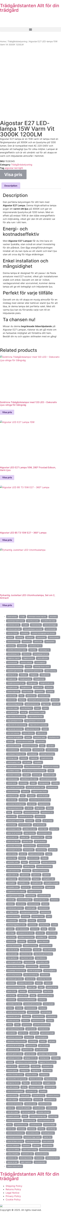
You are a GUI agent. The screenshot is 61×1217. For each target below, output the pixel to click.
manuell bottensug (13, 916)
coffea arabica (51, 1108)
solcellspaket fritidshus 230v (16, 754)
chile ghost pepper (13, 1112)
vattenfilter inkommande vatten (17, 650)
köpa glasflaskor (12, 958)
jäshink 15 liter (12, 991)
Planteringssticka (29, 845)
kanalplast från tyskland (25, 983)
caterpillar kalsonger (44, 1112)
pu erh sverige (48, 820)
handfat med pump (13, 1020)
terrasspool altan (44, 696)
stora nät (23, 712)
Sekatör (33, 783)
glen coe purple (43, 1045)
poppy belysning (29, 833)
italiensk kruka (23, 995)
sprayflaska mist (54, 737)
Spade (42, 745)
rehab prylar (31, 804)
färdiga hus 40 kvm (13, 1083)
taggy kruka (45, 704)
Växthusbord (26, 641)
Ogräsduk (46, 875)
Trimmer (28, 666)
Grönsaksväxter (43, 1029)
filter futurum (47, 1070)
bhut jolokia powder (33, 1133)
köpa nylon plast (12, 954)
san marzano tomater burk (15, 787)
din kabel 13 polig (25, 1099)
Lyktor (49, 916)
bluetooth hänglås (49, 1124)
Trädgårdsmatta (39, 679)
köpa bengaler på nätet (14, 962)
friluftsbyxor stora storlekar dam (26, 1062)
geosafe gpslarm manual (15, 1054)
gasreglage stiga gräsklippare (47, 1054)
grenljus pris (34, 1033)
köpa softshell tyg (49, 949)
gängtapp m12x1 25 (30, 1058)
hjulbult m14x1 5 (33, 1012)
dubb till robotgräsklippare (15, 1091)
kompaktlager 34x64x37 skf (16, 970)
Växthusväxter (41, 637)
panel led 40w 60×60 (14, 866)
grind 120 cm (23, 1033)
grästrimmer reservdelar (15, 1037)
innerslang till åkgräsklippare (27, 999)
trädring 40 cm (12, 675)
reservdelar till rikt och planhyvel (40, 800)
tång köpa (22, 700)
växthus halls (38, 641)
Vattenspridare (50, 641)
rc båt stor (29, 808)
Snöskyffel (24, 758)
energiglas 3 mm (49, 1083)
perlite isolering (12, 854)
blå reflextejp (51, 1129)
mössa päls (11, 900)
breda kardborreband (14, 1120)
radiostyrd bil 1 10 (47, 812)
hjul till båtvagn (46, 1012)
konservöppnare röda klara (15, 966)
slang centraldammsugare (33, 766)
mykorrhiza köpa (38, 887)
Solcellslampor (32, 754)
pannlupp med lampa (48, 862)
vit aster (25, 625)
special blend (41, 741)
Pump (38, 820)
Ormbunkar (26, 870)
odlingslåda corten (13, 887)
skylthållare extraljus (14, 770)
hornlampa (43, 1008)
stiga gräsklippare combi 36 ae (35, 721)
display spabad (12, 1099)
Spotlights (10, 741)
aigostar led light (14, 168)
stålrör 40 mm (41, 733)
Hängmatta (26, 1016)
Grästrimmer (29, 1037)
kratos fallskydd (43, 941)
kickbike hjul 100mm (44, 979)
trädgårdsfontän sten (46, 683)
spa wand (51, 745)
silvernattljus (23, 783)
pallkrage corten (29, 866)
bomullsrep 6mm (36, 1124)
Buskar (25, 1116)
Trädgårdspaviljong (25, 679)
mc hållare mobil (12, 912)
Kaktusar (38, 983)
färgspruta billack (50, 1079)
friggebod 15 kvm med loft (47, 1062)
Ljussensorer (32, 924)
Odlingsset (36, 879)
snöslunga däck (12, 758)
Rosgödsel (31, 795)
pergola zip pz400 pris (36, 854)
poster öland (43, 829)
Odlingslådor (11, 883)
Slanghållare (38, 762)
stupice (45, 708)
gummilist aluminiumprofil (41, 1024)
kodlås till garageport (35, 970)
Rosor (22, 795)
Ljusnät (54, 924)
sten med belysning (13, 733)
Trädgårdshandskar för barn (16, 683)
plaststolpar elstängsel (14, 845)
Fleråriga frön (24, 1070)
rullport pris (25, 791)
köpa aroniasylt (29, 962)
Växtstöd (10, 637)
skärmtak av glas (49, 775)
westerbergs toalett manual (16, 621)
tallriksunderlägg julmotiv (15, 704)
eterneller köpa (36, 1083)
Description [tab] (10, 185)
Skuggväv (27, 775)
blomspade (21, 1129)
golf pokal (52, 1041)
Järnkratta (23, 991)
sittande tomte (12, 783)
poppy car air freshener (14, 833)
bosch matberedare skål (46, 1120)
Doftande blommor (53, 1095)
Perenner (22, 858)
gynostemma (27, 1024)
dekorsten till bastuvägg (15, 1104)
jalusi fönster (48, 991)
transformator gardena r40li (34, 671)
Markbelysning (45, 912)
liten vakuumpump (22, 929)
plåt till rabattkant (40, 841)
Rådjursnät (18, 812)
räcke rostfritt (11, 816)
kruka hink (32, 941)
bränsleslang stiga (29, 1120)
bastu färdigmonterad (33, 1141)
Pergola (49, 854)
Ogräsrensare (25, 875)
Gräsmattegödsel (41, 1037)
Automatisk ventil (27, 1154)
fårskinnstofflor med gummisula (17, 1079)
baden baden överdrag (30, 1149)
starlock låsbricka (28, 733)
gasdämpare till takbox (14, 1058)
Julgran (41, 987)
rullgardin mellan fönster (39, 791)
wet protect (53, 616)
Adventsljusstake (40, 1162)
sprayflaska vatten (39, 737)
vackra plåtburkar (42, 658)
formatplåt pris (24, 1066)
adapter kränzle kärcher (15, 1166)
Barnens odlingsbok (13, 1145)
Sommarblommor (13, 750)
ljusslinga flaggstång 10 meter (16, 924)
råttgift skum (39, 808)
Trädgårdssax (45, 675)
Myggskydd (50, 887)
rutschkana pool (52, 787)
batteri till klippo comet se (15, 1141)
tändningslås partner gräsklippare (38, 700)
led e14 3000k (51, 933)
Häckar (10, 1024)
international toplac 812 (45, 995)
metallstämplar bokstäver (15, 908)
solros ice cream (52, 750)
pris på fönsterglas (25, 825)
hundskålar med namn (14, 1004)
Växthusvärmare (54, 637)
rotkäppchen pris (12, 795)
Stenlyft (45, 729)
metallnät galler (30, 908)
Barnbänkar (26, 1145)
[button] (30, 29)
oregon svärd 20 (12, 875)
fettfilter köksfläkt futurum (15, 1074)
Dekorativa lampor (45, 1104)
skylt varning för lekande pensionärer (34, 770)
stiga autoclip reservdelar (15, 729)
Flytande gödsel (12, 1070)
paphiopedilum (34, 862)
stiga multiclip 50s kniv (35, 716)
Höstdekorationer (31, 1008)
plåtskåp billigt (27, 841)
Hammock (26, 1020)
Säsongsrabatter (44, 783)
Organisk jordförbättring (41, 870)
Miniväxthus (54, 900)
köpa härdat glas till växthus (43, 954)
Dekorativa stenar (31, 1104)
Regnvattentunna (44, 804)
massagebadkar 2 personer (29, 912)
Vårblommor (26, 654)
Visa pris (13, 174)
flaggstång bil (36, 1070)
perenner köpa (12, 858)
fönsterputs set (47, 1066)
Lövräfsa (22, 920)
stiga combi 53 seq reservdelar (17, 725)
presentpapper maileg (14, 829)
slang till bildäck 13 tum (15, 766)
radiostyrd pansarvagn (31, 812)
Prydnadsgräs (12, 825)
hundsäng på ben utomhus (32, 1004)
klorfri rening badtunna (14, 974)
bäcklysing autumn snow (47, 1149)
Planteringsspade (43, 845)
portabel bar (54, 829)
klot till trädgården (50, 970)
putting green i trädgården (15, 820)
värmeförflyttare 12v (13, 654)
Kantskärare (11, 983)
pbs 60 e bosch (33, 858)
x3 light (22, 616)
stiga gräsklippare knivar (15, 721)
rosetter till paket (43, 795)
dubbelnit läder (50, 1087)
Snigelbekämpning (46, 758)
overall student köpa (14, 870)
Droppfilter (43, 1091)
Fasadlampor (44, 1074)
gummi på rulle (31, 1029)
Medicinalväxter (43, 908)
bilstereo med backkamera (16, 1133)
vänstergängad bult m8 (41, 654)
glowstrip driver (31, 1045)
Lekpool (52, 929)
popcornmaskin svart (44, 833)
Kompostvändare (32, 966)
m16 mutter (25, 916)
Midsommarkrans (34, 904)
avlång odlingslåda (13, 1154)
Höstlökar (19, 1008)
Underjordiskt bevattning (15, 666)
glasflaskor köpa (27, 1049)
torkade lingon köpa (13, 691)
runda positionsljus (13, 791)
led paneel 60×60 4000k (25, 933)
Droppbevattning (12, 1095)
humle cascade (48, 1004)
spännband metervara (30, 745)
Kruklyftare (22, 941)
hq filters (10, 1008)
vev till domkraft (50, 629)
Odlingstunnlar (12, 879)
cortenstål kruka (39, 1108)
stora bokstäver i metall (37, 712)
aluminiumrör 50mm (52, 1158)
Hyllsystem (42, 999)
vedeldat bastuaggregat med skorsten (43, 633)
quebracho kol (40, 816)
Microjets (45, 904)
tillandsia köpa (31, 696)
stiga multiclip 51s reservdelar (16, 716)
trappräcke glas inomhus (15, 671)
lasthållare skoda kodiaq (26, 937)
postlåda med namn (30, 829)
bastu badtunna (48, 1141)
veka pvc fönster (12, 633)
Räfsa (9, 812)
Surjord (37, 708)
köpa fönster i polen (26, 958)
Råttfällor (49, 808)
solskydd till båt (38, 750)
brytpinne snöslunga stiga (38, 1116)
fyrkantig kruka (44, 1058)
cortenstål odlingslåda (23, 1108)
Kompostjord (44, 966)
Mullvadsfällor (31, 895)
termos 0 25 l (11, 700)
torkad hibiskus (27, 691)
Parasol (24, 862)
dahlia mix (11, 1108)
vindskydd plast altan (14, 629)
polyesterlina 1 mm (37, 837)
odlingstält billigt (24, 879)
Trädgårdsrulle (12, 679)
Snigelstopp (33, 758)
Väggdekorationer (28, 658)
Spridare (28, 737)
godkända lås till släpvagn (15, 1045)
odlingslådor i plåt (48, 879)
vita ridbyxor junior (32, 621)
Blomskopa (32, 1129)
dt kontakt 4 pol (31, 1091)
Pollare (49, 837)
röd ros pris (23, 800)
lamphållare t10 (41, 937)
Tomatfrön (50, 691)
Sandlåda (55, 783)
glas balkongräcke (41, 1049)
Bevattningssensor (48, 1133)
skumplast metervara (14, 775)
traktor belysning (51, 671)
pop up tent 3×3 (12, 837)
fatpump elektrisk (32, 1074)
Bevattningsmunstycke (14, 1137)
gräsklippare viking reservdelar (17, 1041)
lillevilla (44, 929)
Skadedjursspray (13, 779)
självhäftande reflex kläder (29, 779)
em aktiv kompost (13, 1087)
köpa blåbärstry (41, 958)
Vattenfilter (33, 650)
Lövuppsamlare (12, 920)
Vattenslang (11, 646)
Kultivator (52, 937)
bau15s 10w (47, 1137)
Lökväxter (32, 920)
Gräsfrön (42, 1041)
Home (3, 41)
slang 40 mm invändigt (51, 766)
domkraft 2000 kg (38, 1095)
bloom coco (11, 1129)
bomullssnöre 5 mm (21, 1124)
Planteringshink (28, 850)
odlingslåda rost (23, 883)
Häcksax (50, 1020)
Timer (21, 696)
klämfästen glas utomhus (15, 979)
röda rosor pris (12, 800)
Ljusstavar (41, 920)
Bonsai (9, 1124)
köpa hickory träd (26, 954)
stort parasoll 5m (12, 712)
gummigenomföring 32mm (15, 1029)
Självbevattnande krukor (48, 779)
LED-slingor (11, 933)
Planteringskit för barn (14, 850)
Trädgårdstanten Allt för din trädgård (29, 8)
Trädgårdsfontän (12, 687)
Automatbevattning (41, 1154)
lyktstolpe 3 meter (38, 916)
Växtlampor (30, 637)
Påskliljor (44, 858)
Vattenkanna (22, 646)
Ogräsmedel (36, 875)
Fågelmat (25, 1083)
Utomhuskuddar (12, 662)
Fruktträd (10, 1062)
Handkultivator (51, 1016)
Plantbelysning (41, 850)
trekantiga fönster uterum (41, 666)
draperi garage (25, 1095)
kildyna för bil (30, 979)
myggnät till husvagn (35, 891)
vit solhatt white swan (48, 621)
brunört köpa (53, 1116)
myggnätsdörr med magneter (16, 891)
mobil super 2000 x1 (41, 900)
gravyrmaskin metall (47, 1033)
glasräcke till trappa (13, 1049)
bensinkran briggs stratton (32, 1137)
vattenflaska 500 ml (35, 646)
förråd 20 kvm (12, 1066)
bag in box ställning (13, 1149)
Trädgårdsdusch (26, 687)
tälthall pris (55, 700)
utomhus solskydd (26, 662)
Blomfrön (41, 1129)
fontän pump (35, 1066)
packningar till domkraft (44, 866)
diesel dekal (38, 1099)
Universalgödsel (40, 662)
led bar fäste (11, 937)
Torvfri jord (49, 687)
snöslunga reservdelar (47, 754)
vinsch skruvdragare (50, 625)
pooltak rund (24, 837)
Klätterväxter (45, 974)
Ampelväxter (39, 1158)
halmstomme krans (38, 1020)
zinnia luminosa (12, 616)
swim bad (56, 704)
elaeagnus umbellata (36, 1087)
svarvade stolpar (12, 708)
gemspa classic (30, 1054)
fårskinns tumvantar (36, 1079)
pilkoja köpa (52, 850)
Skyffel (51, 770)
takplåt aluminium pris (32, 704)
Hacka (17, 1024)
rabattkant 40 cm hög (25, 816)
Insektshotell (11, 999)
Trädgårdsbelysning (17, 41)
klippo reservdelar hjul (31, 974)
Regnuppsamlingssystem (15, 808)
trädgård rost (38, 687)
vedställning (24, 633)
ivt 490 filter (11, 995)
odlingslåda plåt (36, 883)
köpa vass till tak (13, 949)
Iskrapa (33, 995)
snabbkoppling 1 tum (14, 762)
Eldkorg (24, 1087)
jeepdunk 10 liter (52, 987)
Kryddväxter (11, 941)
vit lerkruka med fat (13, 625)
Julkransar (48, 983)
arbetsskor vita (12, 1158)
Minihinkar (10, 904)
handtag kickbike (38, 1016)
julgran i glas (31, 987)
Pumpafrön (30, 820)
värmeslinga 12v (44, 650)
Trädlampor (23, 675)
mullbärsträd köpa (44, 895)
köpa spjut (37, 949)
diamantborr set (50, 1099)
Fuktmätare (55, 1058)
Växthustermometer (13, 641)
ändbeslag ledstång (26, 1158)
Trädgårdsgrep (32, 683)
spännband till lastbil (14, 745)
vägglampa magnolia (14, 658)
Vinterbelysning (35, 625)
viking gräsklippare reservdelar (33, 629)
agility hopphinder (26, 1162)
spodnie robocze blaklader (25, 741)
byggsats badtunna (13, 1116)
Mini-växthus (21, 904)
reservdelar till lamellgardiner (16, 804)
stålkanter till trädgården (15, 737)
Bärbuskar (36, 1145)
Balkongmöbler (47, 1145)
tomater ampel (12, 696)
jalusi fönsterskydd (35, 991)
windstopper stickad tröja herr (37, 616)
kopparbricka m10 (45, 945)
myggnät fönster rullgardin (15, 895)
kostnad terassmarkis (14, 945)
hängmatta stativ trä (13, 1016)
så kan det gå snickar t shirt (35, 787)
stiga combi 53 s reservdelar (38, 725)
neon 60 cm (25, 887)
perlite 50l (23, 854)
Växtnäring (20, 637)
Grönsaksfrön (11, 1033)
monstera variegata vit (24, 900)
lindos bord (34, 929)
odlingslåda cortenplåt (51, 883)
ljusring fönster (44, 924)
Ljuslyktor (10, 929)
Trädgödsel (33, 675)
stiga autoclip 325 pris (32, 729)
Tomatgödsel (39, 691)
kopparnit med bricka (30, 945)
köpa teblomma (25, 949)
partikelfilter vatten (13, 862)
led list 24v (40, 933)
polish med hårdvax (13, 841)
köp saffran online (42, 962)
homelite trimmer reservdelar (16, 1012)
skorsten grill (37, 775)
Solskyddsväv (25, 750)
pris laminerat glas (39, 825)
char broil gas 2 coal (28, 1112)
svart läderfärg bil (26, 708)
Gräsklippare (33, 1041)
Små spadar (27, 762)
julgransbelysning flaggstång (16, 987)
